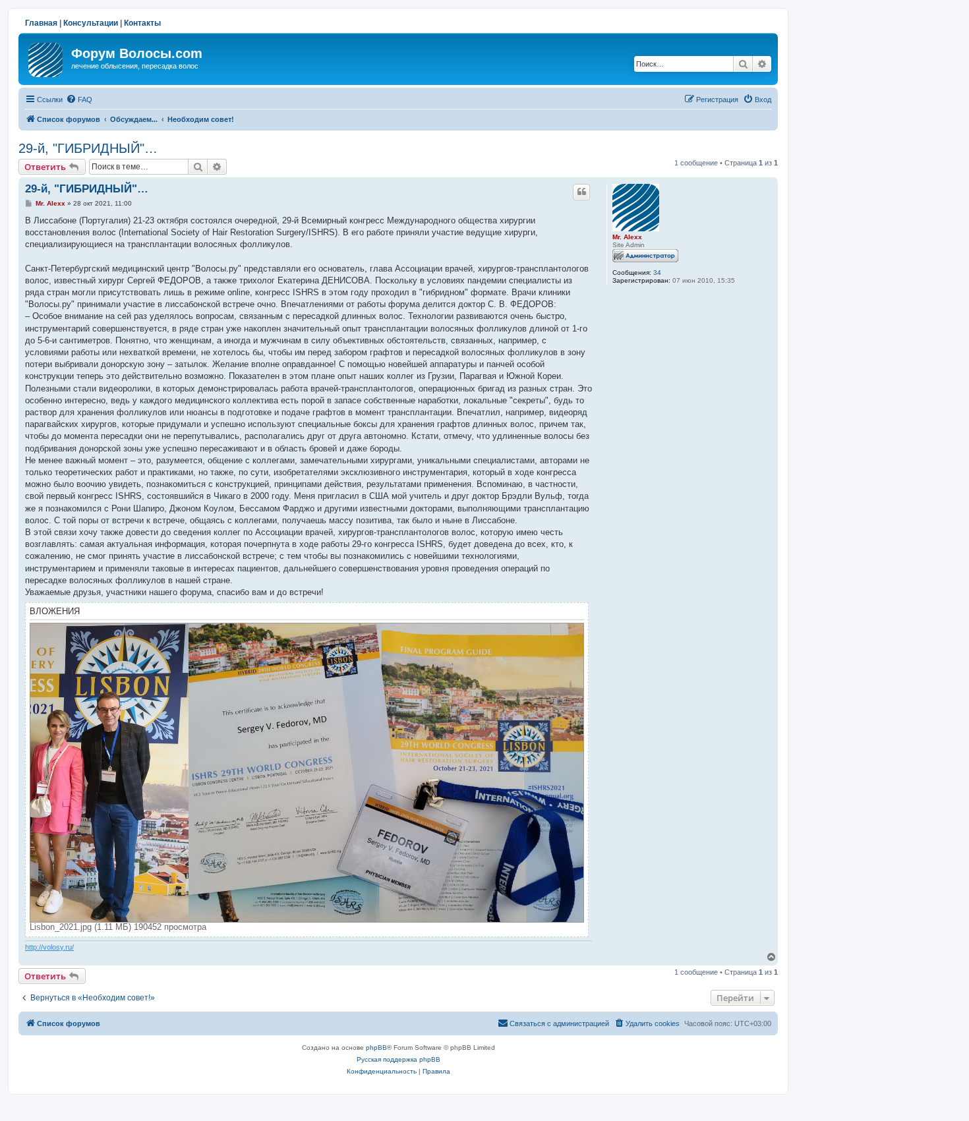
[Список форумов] (46, 57)
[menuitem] (79, 99)
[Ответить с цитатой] (581, 192)
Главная (41, 23)
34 (657, 272)
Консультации (90, 23)
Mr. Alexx (627, 237)
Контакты (142, 23)
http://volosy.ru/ (49, 947)
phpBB (376, 1047)
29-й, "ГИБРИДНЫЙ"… (88, 148)
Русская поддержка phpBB (398, 1059)
